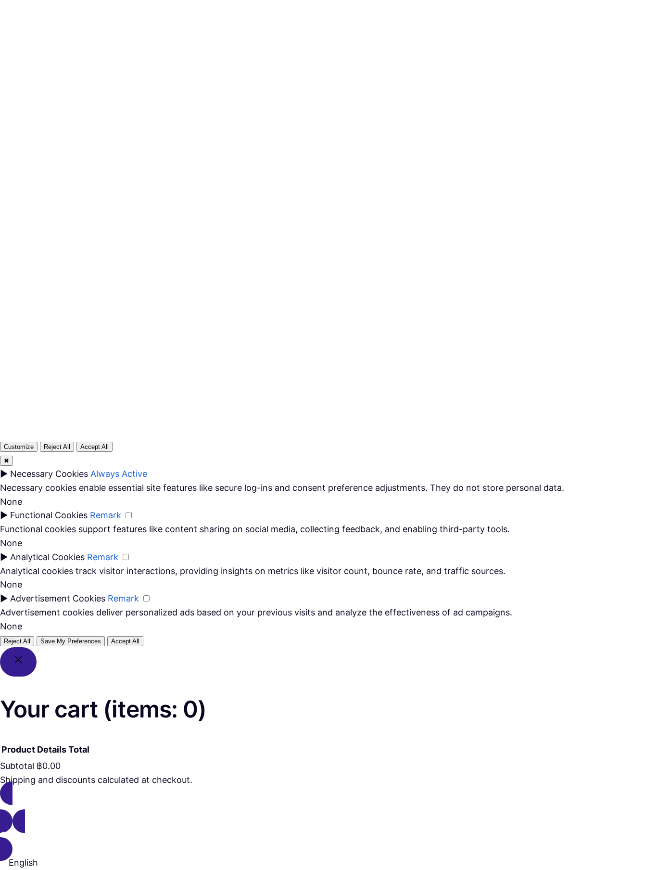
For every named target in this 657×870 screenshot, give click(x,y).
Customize (19, 446)
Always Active (118, 474)
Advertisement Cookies (57, 598)
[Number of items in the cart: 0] (386, 44)
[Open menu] (283, 44)
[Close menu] (311, 27)
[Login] (362, 43)
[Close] (18, 662)
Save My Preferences (70, 641)
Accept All (94, 446)
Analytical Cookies (47, 557)
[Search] (443, 275)
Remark (105, 515)
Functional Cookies (49, 515)
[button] (328, 863)
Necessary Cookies (49, 474)
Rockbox (39, 43)
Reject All (57, 446)
